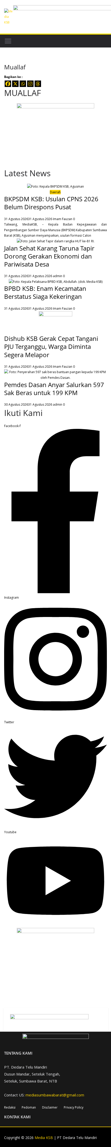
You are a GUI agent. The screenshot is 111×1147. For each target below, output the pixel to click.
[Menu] (8, 41)
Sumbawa (100, 230)
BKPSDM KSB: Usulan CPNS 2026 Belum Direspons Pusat (51, 203)
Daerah (55, 192)
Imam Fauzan (62, 219)
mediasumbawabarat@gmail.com (55, 1094)
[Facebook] (8, 84)
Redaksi (9, 1107)
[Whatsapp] (23, 84)
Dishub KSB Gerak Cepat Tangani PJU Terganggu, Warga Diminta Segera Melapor (51, 346)
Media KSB (44, 1137)
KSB (16, 235)
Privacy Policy (73, 1107)
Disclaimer (50, 1107)
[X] (15, 84)
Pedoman (29, 1107)
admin (57, 276)
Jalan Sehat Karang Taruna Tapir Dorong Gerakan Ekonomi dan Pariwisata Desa (49, 256)
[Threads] (38, 84)
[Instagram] (30, 84)
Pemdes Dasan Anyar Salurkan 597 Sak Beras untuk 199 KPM (54, 388)
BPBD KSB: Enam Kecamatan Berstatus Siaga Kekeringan (45, 292)
